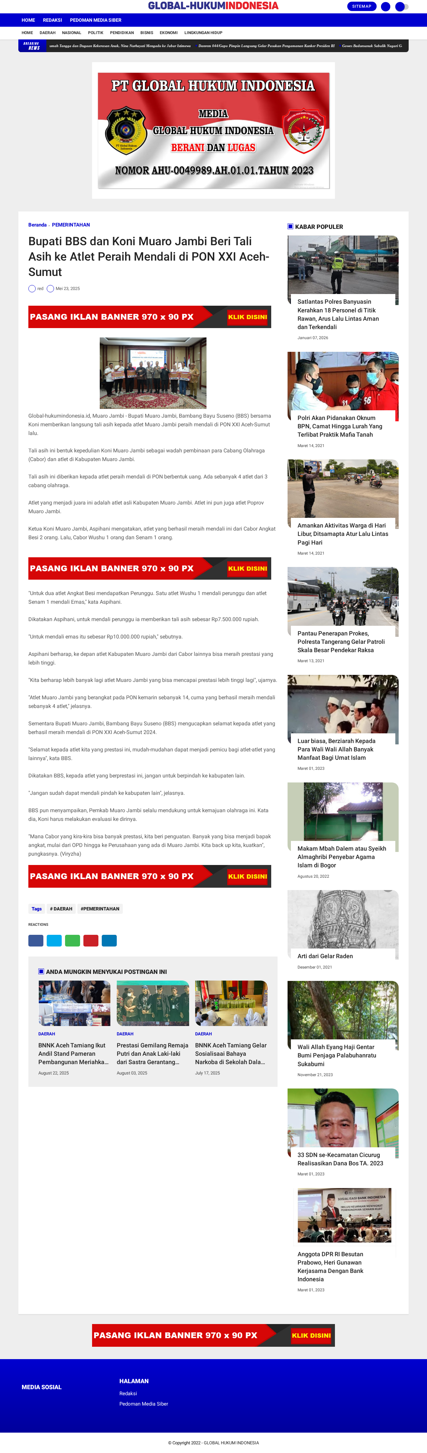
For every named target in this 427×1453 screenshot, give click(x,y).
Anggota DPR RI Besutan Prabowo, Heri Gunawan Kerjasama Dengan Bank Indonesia (330, 1267)
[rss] (87, 1399)
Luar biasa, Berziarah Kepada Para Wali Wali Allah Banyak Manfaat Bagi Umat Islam (337, 749)
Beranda (37, 225)
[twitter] (29, 6)
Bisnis (146, 32)
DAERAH (62, 908)
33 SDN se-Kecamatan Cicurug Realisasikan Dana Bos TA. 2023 (340, 1159)
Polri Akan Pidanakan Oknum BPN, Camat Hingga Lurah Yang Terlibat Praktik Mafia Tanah (340, 426)
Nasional (71, 32)
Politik (95, 32)
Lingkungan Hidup (203, 32)
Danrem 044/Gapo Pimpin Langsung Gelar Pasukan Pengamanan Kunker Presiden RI (238, 46)
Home (28, 20)
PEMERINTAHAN (71, 225)
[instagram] (38, 6)
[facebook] (20, 6)
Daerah (47, 32)
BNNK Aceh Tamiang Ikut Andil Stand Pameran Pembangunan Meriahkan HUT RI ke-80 (73, 1054)
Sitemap (362, 6)
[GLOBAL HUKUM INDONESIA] (213, 9)
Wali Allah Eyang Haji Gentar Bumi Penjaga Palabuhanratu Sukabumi (337, 1055)
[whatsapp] (72, 941)
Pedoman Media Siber (95, 20)
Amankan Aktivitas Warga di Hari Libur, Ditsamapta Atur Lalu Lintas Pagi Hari (343, 534)
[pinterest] (90, 941)
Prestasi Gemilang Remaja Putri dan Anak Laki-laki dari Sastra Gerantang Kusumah (152, 1054)
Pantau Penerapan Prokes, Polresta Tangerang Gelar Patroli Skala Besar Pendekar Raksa (341, 641)
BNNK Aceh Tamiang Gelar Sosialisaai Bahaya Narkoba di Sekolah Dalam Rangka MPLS (231, 1054)
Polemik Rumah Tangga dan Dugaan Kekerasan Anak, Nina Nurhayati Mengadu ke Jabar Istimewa (83, 46)
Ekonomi (169, 32)
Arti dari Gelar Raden (325, 956)
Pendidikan (122, 32)
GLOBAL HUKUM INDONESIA (231, 1442)
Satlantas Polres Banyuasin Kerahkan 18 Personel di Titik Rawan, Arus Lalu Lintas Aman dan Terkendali (338, 314)
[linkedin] (109, 941)
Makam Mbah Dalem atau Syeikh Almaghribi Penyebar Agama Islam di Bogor (342, 857)
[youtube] (47, 6)
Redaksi (52, 20)
